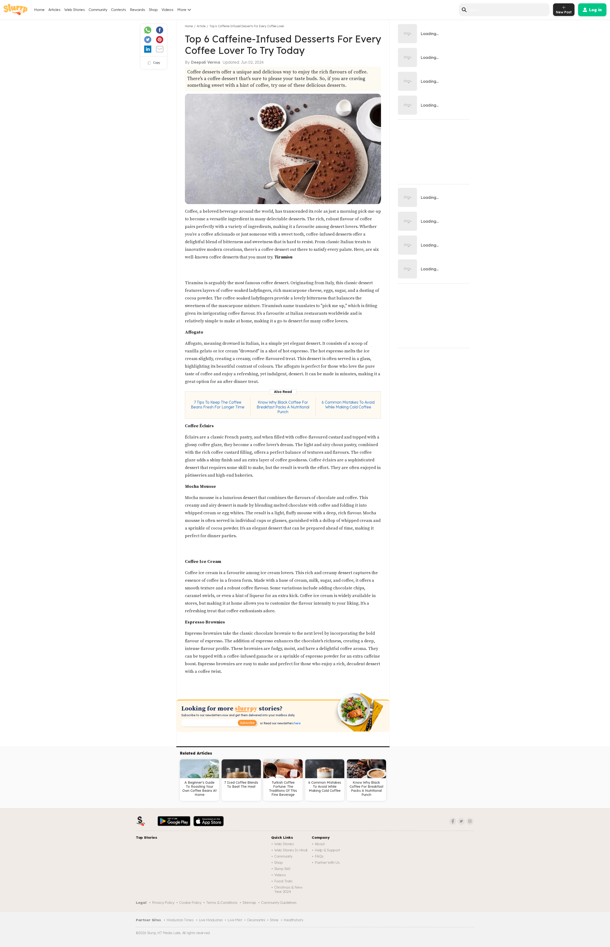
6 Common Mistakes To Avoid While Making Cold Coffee (348, 404)
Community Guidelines (279, 902)
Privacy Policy (163, 902)
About (320, 844)
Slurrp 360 (282, 868)
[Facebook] (452, 821)
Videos (167, 9)
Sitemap (249, 902)
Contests (118, 9)
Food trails (283, 881)
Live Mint (235, 920)
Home (39, 9)
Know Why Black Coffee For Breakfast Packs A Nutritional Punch (283, 407)
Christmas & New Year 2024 (288, 889)
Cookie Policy (190, 902)
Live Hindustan (211, 920)
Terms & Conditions (222, 902)
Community (98, 9)
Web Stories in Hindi (290, 850)
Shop (153, 9)
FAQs (319, 856)
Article (201, 26)
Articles (54, 9)
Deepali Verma (205, 62)
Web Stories (74, 9)
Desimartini (256, 920)
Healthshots (293, 920)
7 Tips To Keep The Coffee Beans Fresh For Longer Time (217, 404)
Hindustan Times (180, 920)
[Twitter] (461, 821)
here (297, 723)
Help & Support (327, 850)
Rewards (137, 9)
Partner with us (327, 862)
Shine (274, 920)
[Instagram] (469, 821)
